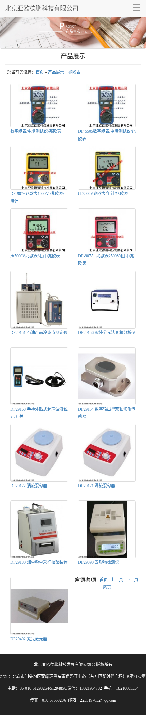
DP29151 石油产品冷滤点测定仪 (39, 332)
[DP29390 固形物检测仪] (107, 529)
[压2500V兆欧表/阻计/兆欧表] (107, 168)
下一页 (132, 579)
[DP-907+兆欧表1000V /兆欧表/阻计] (39, 168)
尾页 (107, 587)
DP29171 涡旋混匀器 (96, 485)
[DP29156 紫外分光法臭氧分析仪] (107, 300)
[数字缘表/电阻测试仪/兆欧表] (39, 105)
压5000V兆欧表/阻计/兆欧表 (35, 256)
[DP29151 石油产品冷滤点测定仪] (39, 300)
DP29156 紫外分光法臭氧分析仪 (106, 332)
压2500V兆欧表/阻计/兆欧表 (103, 193)
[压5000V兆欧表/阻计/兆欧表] (39, 230)
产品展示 (56, 72)
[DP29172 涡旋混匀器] (39, 453)
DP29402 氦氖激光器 (28, 639)
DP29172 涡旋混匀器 (28, 485)
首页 (40, 72)
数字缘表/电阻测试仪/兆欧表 (35, 131)
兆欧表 (74, 72)
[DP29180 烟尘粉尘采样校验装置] (39, 529)
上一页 (117, 579)
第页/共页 (85, 579)
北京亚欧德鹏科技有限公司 (41, 8)
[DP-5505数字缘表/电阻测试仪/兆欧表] (107, 105)
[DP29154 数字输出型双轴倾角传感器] (107, 376)
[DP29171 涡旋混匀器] (107, 453)
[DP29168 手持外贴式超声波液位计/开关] (39, 376)
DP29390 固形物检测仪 (98, 562)
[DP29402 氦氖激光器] (39, 606)
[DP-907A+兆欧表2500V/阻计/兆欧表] (107, 230)
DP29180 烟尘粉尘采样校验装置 (39, 562)
